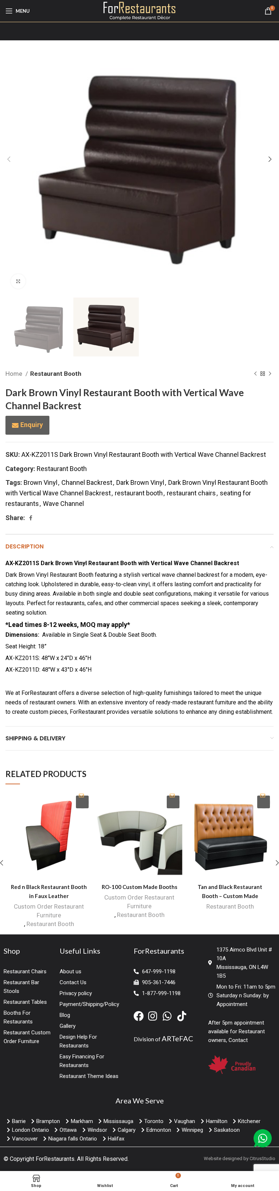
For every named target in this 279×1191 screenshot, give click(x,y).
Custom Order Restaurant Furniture (49, 911)
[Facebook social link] (31, 518)
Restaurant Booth (55, 373)
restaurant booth (139, 493)
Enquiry (31, 424)
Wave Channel (63, 503)
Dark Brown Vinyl (140, 482)
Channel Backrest (86, 482)
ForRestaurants (55, 1158)
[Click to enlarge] (18, 281)
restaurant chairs (191, 493)
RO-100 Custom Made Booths (139, 887)
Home (14, 373)
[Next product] (270, 373)
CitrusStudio (262, 1158)
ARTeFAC (177, 1038)
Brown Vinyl (40, 482)
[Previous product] (255, 373)
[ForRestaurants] (140, 10)
